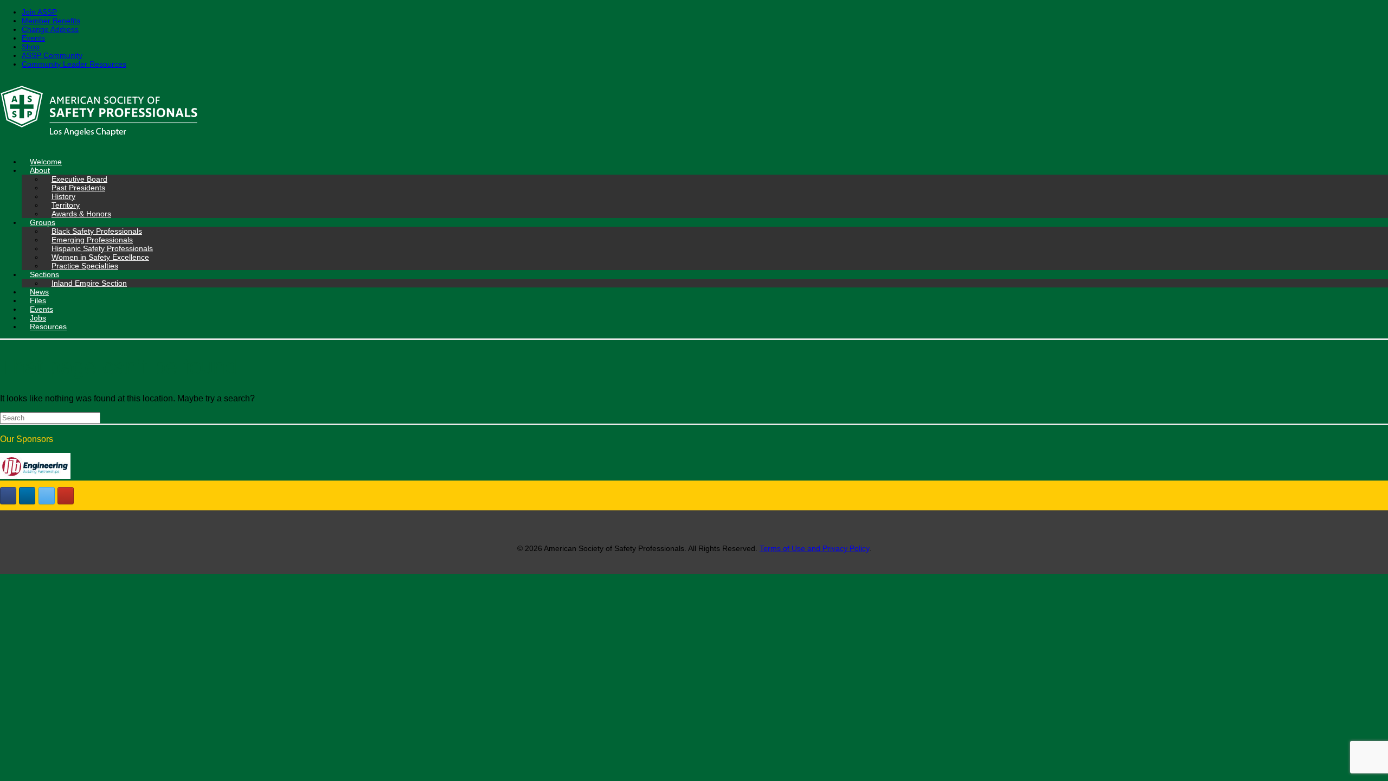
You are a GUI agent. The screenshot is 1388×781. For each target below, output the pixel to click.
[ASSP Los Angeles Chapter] (694, 113)
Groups (42, 222)
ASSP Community (52, 55)
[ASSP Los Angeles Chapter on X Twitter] (46, 495)
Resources (48, 326)
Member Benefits (51, 20)
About (40, 170)
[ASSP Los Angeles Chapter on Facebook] (8, 495)
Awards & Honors (81, 213)
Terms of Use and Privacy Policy (814, 548)
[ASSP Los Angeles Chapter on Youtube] (65, 495)
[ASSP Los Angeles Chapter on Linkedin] (27, 495)
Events (33, 38)
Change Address (50, 29)
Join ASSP (39, 12)
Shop (31, 46)
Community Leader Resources (74, 64)
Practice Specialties (85, 265)
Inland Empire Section (89, 283)
